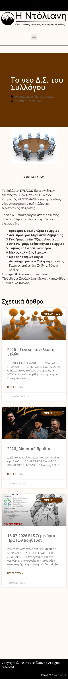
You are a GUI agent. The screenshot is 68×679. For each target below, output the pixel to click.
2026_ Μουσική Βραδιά (28, 448)
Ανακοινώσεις (24, 97)
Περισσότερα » (15, 387)
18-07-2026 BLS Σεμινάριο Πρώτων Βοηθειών (31, 538)
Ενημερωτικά (44, 97)
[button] (34, 5)
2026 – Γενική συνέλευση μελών (30, 352)
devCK (62, 675)
